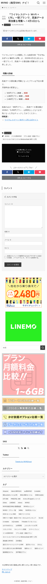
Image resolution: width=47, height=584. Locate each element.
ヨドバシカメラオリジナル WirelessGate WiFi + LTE (20, 139)
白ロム (40, 544)
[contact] (25, 448)
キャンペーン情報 (20, 529)
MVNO (7, 136)
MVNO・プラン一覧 (9, 510)
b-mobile (37, 491)
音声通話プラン (21, 552)
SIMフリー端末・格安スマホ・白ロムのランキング (19, 518)
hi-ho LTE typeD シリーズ (31, 499)
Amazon (5, 491)
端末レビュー (39, 548)
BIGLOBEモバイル (26, 495)
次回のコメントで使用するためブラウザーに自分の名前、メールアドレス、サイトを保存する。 (24, 257)
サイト (6, 248)
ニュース (7, 24)
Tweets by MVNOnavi (23, 462)
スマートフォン (34, 529)
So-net (41, 518)
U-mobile (6, 522)
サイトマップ (7, 569)
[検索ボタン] (38, 3)
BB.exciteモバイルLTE (10, 495)
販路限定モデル (8, 552)
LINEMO (12, 503)
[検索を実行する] (42, 347)
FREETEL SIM (15, 499)
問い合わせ (6, 572)
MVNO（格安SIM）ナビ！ (15, 3)
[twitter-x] (19, 448)
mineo (20, 503)
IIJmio (5, 503)
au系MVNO (28, 491)
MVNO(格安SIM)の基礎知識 (12, 506)
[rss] (22, 448)
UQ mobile (15, 522)
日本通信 (19, 541)
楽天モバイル (30, 544)
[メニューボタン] (44, 3)
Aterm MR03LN (16, 491)
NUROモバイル (31, 510)
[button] (7, 39)
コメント (8, 204)
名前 (7, 232)
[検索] (28, 448)
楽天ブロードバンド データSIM (13, 544)
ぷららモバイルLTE (31, 525)
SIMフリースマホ (24, 514)
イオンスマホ (7, 529)
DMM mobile (39, 495)
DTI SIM (5, 499)
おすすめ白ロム (8, 525)
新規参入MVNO (8, 541)
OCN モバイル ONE (9, 514)
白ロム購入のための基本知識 (12, 548)
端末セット (28, 548)
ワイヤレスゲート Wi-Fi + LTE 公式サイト (21, 120)
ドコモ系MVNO (16, 136)
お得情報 (19, 525)
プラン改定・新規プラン (32, 136)
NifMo (21, 510)
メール (7, 240)
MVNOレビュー (29, 506)
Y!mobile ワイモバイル (29, 522)
